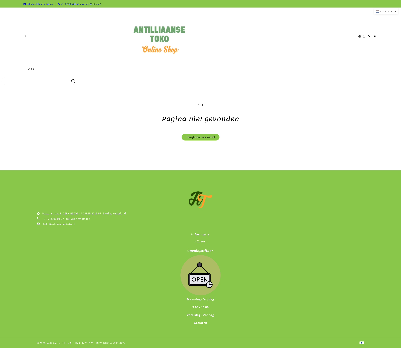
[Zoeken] (73, 81)
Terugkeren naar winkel (200, 137)
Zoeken (201, 241)
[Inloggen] (364, 36)
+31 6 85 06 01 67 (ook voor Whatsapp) (66, 219)
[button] (25, 36)
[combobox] (39, 81)
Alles (31, 68)
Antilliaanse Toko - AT (60, 343)
